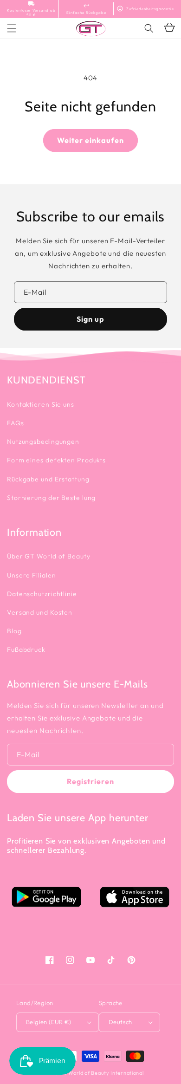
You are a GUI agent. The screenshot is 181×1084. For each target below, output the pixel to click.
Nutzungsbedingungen (43, 441)
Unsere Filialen (31, 575)
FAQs (15, 423)
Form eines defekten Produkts (56, 460)
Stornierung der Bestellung (51, 497)
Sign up (90, 319)
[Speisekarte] (11, 28)
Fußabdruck (26, 649)
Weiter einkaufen (90, 140)
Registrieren (90, 781)
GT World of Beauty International (101, 1073)
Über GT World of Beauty (48, 556)
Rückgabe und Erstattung (48, 479)
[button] (149, 28)
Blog (14, 631)
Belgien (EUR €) (48, 1022)
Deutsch (120, 1022)
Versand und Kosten (39, 612)
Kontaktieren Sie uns (40, 404)
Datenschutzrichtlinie (42, 594)
